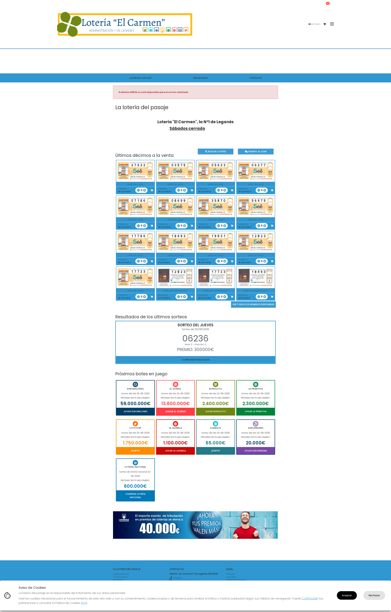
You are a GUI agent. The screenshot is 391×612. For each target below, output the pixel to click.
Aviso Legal (231, 577)
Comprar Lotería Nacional (135, 495)
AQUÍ (84, 603)
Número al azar (257, 151)
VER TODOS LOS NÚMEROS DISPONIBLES (253, 304)
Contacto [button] (255, 78)
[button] (125, 529)
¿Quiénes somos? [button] (140, 78)
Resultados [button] (200, 78)
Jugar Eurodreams (255, 450)
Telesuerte (230, 574)
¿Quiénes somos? (121, 574)
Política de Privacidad (235, 580)
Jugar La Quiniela (175, 450)
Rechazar (374, 595)
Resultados (118, 580)
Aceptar (347, 595)
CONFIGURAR (310, 598)
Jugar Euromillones (135, 411)
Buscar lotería (216, 151)
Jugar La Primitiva (256, 411)
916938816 (177, 578)
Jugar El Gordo (175, 411)
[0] (326, 24)
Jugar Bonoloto (215, 411)
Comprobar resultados (195, 359)
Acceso (315, 24)
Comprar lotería (120, 577)
